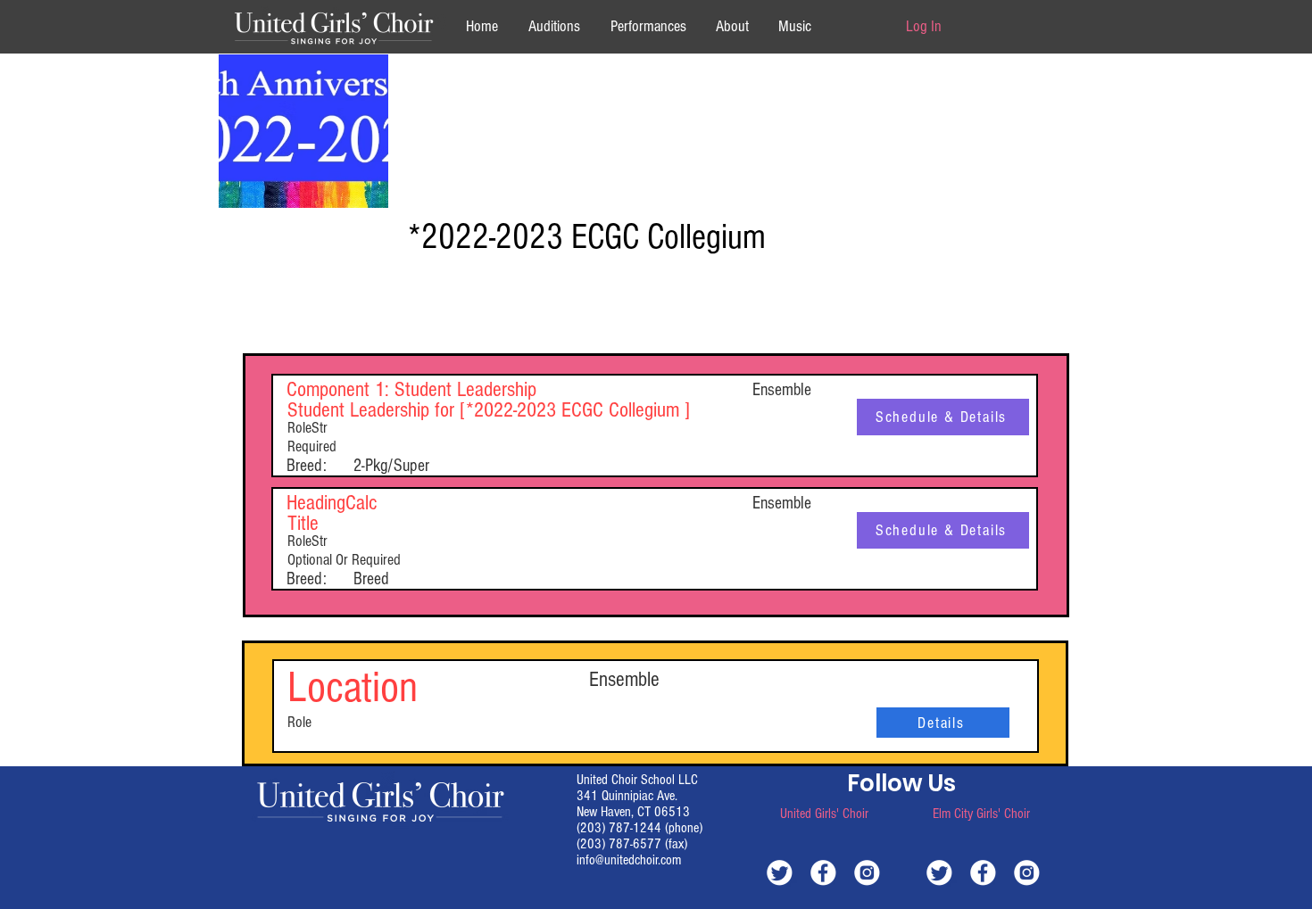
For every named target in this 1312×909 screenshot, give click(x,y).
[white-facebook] (823, 872)
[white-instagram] (867, 872)
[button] (732, 26)
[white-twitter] (779, 872)
